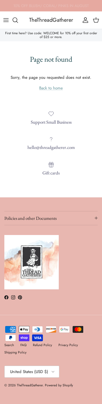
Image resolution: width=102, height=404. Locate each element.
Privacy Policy (68, 345)
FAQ (23, 345)
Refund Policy (42, 345)
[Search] (18, 20)
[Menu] (6, 20)
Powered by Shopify (59, 385)
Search (9, 345)
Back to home (51, 88)
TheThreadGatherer (30, 385)
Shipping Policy (15, 352)
